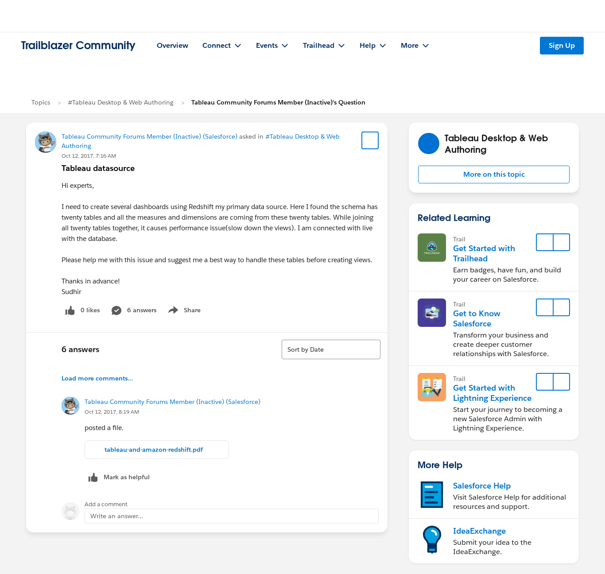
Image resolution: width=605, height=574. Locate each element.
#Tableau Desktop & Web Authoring (121, 102)
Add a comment (106, 504)
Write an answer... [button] (116, 516)
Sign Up (562, 45)
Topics (40, 102)
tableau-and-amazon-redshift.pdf (154, 450)
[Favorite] (370, 140)
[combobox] (331, 349)
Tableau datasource (98, 168)
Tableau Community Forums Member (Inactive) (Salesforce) (149, 136)
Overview (172, 45)
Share (183, 312)
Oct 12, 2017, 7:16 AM (89, 155)
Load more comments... (97, 378)
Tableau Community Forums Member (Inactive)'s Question (278, 102)
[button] (494, 174)
